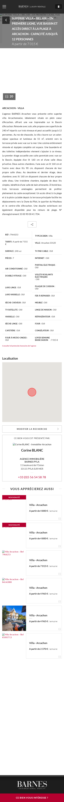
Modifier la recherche (32, 429)
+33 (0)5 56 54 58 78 (32, 477)
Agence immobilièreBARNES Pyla (32, 460)
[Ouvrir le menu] (4, 7)
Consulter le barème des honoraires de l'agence (19, 346)
